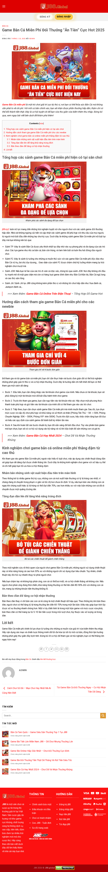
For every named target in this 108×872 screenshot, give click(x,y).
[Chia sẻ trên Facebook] (46, 649)
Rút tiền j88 (64, 819)
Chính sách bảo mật (41, 804)
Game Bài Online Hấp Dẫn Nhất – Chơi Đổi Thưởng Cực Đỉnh (40, 751)
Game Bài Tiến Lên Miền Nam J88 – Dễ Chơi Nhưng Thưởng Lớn (42, 741)
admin (32, 39)
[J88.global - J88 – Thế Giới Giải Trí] (54, 6)
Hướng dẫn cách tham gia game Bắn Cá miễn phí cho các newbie (35, 132)
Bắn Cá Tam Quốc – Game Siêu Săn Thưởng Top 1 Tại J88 (39, 732)
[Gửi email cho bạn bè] (56, 649)
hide (41, 123)
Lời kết (8, 149)
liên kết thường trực (48, 659)
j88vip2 (5, 229)
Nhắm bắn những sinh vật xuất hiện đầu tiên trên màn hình (36, 139)
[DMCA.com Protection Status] (64, 868)
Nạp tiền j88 (65, 814)
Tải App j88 (64, 824)
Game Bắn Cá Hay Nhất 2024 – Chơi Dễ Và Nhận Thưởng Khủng (41, 769)
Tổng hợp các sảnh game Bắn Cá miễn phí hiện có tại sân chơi (34, 129)
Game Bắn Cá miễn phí (13, 104)
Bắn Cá (5, 26)
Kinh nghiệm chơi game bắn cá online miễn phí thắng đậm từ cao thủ (36, 136)
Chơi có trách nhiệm (41, 818)
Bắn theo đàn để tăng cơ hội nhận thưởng (28, 146)
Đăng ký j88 (65, 804)
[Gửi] (103, 715)
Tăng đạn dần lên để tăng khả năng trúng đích (30, 143)
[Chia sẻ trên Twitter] (51, 649)
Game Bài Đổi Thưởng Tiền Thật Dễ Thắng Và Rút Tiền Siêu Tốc (41, 760)
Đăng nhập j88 (66, 809)
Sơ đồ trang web (40, 828)
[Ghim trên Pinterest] (61, 649)
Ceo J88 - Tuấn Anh (41, 823)
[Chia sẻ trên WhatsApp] (41, 649)
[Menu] (3, 6)
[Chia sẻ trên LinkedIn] (66, 649)
